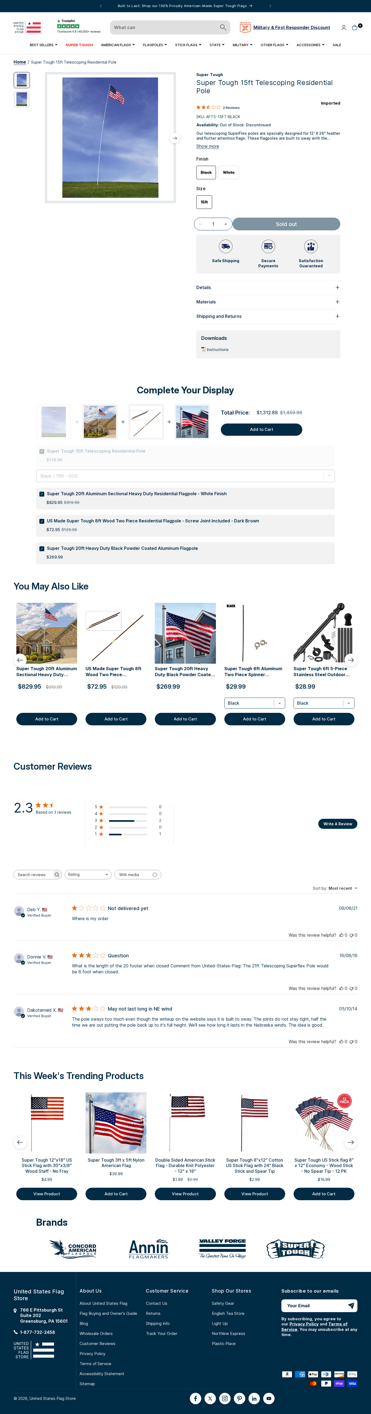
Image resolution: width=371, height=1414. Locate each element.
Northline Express (228, 1333)
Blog (84, 1323)
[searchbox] (33, 874)
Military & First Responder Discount (291, 27)
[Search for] (223, 27)
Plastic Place (224, 1343)
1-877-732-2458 (37, 1332)
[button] (44, 45)
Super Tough (209, 74)
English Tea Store (228, 1313)
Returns (153, 1313)
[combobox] (88, 874)
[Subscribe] (351, 1305)
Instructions (218, 349)
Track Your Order (161, 1333)
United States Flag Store (52, 1398)
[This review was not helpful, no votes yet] (351, 935)
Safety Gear (223, 1303)
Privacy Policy (92, 1353)
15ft (206, 204)
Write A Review (337, 824)
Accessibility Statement (102, 1373)
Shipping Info (158, 1323)
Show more (207, 146)
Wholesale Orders (96, 1333)
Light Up (220, 1323)
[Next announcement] (270, 6)
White (231, 174)
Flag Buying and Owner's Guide (108, 1313)
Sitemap (87, 1383)
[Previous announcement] (101, 6)
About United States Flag (103, 1303)
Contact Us (156, 1303)
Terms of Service (95, 1363)
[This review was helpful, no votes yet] (341, 935)
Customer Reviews (97, 1343)
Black (208, 174)
